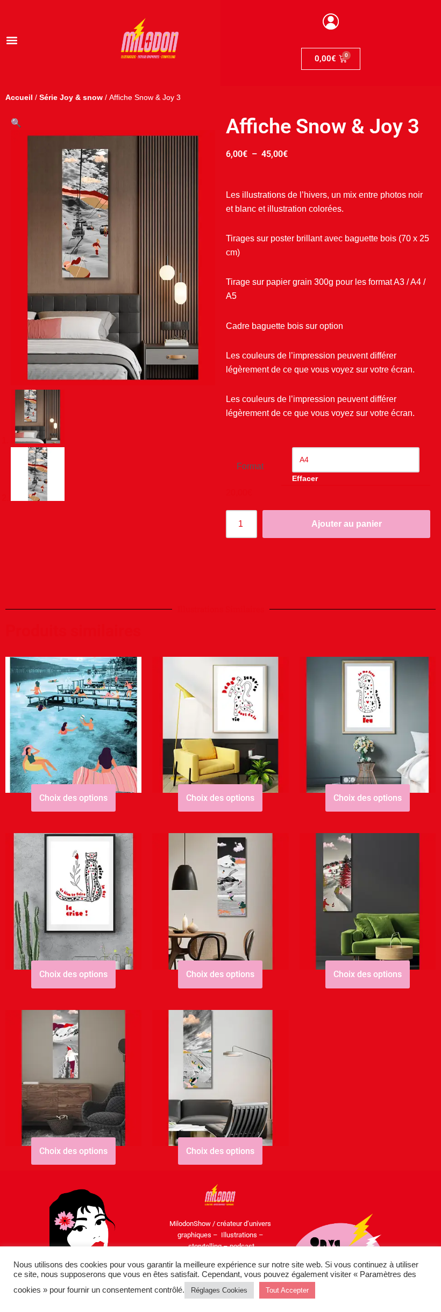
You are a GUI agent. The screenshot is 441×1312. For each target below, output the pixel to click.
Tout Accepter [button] (287, 1290)
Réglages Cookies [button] (219, 1290)
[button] (11, 40)
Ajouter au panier (346, 523)
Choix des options (73, 798)
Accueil (19, 97)
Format (250, 466)
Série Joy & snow (71, 97)
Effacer (305, 478)
